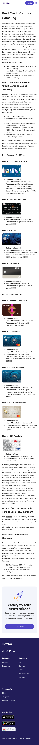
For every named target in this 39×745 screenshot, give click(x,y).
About (21, 662)
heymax (9, 488)
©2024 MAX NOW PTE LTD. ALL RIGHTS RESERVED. (16, 739)
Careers (22, 666)
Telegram (5, 697)
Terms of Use (24, 674)
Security (22, 677)
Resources (6, 666)
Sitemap (5, 662)
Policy (21, 670)
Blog (3, 693)
